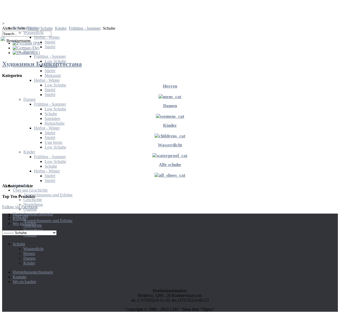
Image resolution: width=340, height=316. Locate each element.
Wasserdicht (33, 248)
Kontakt (19, 277)
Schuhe (19, 244)
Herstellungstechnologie (33, 272)
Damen (29, 258)
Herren (29, 253)
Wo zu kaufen (24, 281)
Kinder (29, 263)
